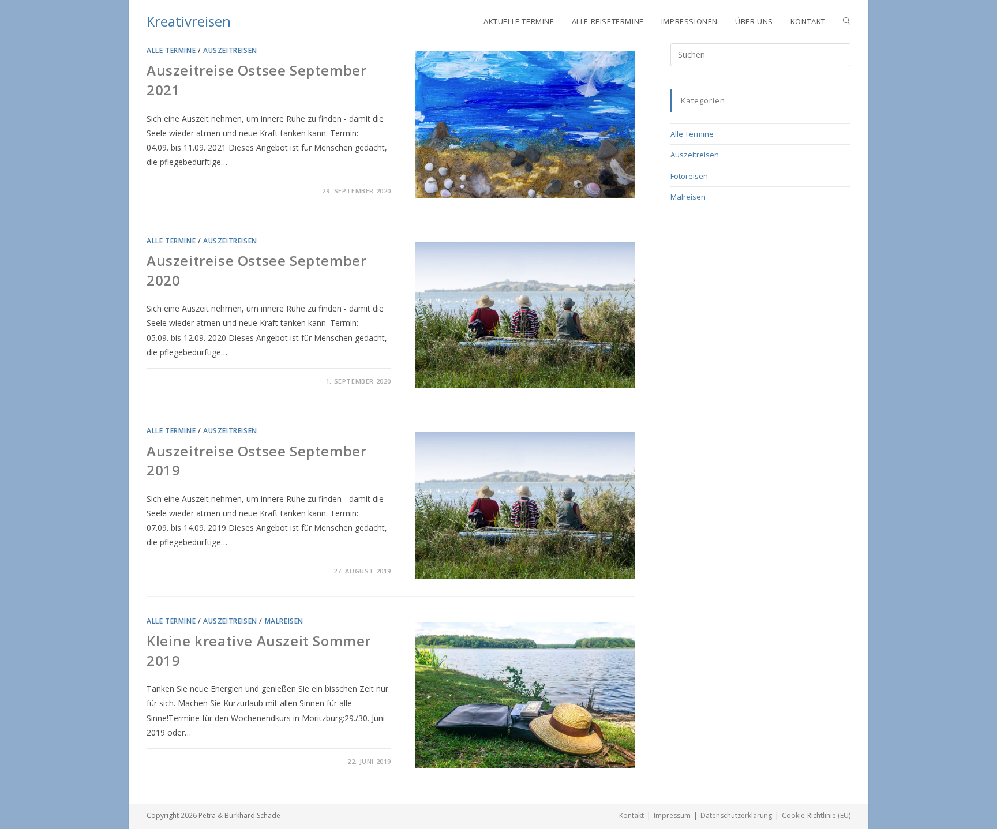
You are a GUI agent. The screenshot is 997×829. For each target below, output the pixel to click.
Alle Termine (171, 50)
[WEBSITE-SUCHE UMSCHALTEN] (846, 21)
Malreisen (284, 621)
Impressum (672, 815)
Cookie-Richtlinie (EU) (816, 815)
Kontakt (631, 815)
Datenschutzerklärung (736, 815)
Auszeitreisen (230, 50)
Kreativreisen (189, 21)
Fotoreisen (689, 176)
